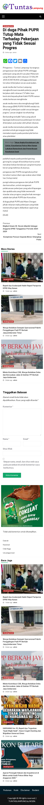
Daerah (5, 540)
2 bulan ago (9, 335)
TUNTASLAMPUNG (17, 801)
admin (14, 52)
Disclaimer (25, 790)
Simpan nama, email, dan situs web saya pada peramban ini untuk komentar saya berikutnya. (21, 464)
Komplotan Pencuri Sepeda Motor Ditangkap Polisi (22, 237)
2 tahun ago (8, 52)
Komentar (8, 406)
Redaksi (35, 790)
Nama (6, 439)
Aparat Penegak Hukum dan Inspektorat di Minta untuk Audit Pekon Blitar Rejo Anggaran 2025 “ (21, 775)
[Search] (40, 17)
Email (26, 439)
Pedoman (7, 790)
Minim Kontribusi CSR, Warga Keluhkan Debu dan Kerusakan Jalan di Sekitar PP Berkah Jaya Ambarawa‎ (22, 374)
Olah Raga (7, 549)
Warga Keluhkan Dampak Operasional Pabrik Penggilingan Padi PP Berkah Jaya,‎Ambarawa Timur (22, 330)
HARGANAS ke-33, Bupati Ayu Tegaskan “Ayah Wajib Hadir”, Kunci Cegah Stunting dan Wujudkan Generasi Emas (22, 730)
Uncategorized (8, 26)
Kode (16, 790)
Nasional (6, 545)
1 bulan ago (9, 291)
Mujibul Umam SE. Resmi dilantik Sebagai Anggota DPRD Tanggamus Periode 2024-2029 (20, 227)
